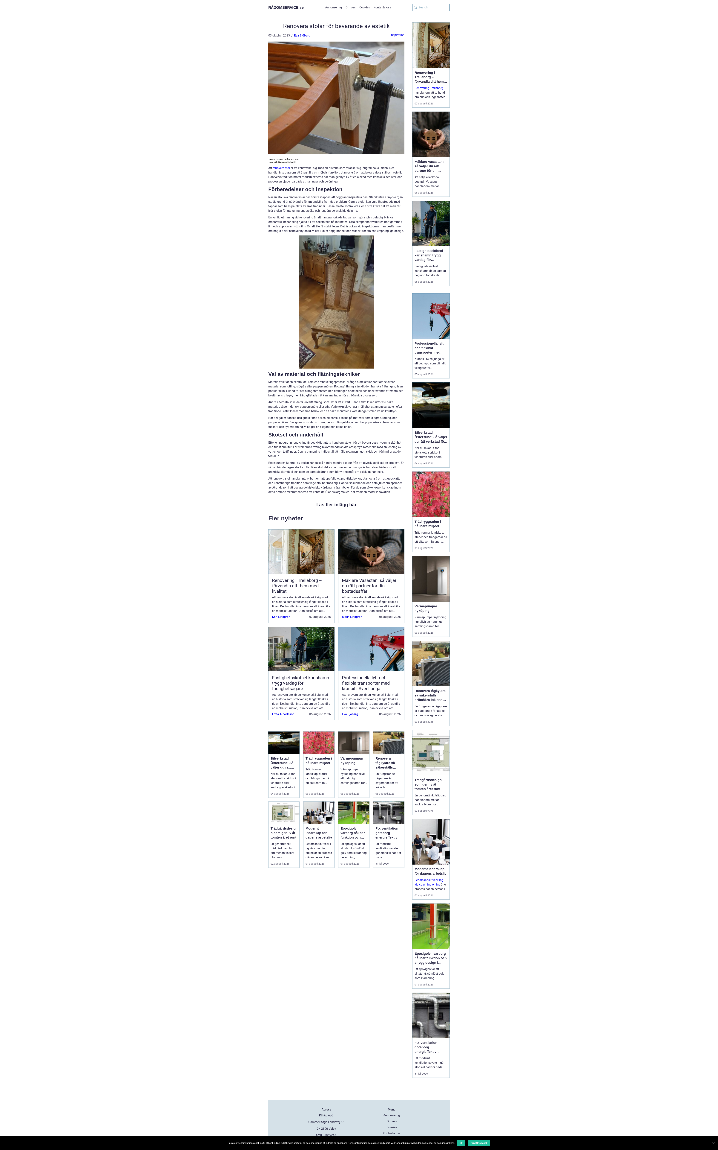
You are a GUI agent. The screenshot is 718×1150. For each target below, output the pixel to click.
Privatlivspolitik (479, 1143)
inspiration (397, 35)
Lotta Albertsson (283, 714)
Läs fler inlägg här (336, 504)
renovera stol (281, 168)
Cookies (364, 7)
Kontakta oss (382, 7)
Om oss (351, 7)
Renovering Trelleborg (429, 88)
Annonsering (333, 7)
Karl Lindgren (281, 617)
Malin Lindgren (352, 617)
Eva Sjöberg (302, 35)
